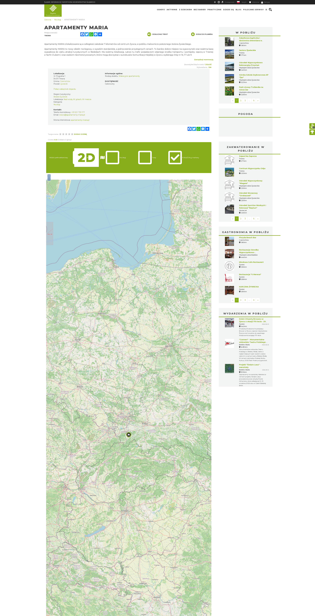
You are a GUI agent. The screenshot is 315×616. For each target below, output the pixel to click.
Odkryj (161, 10)
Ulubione (255, 2)
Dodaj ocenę (80, 134)
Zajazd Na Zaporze (248, 156)
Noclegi (57, 104)
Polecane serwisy (253, 10)
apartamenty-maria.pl (80, 120)
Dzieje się (228, 10)
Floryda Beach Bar (247, 237)
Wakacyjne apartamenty (129, 76)
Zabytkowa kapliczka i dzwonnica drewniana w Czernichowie (250, 40)
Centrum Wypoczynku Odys (252, 168)
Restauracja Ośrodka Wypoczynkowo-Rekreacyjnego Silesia (249, 252)
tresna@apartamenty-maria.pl (72, 115)
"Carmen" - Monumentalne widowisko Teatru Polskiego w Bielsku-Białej (253, 342)
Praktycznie (214, 10)
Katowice (246, 127)
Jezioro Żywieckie (247, 50)
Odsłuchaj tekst (160, 34)
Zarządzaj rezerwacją (203, 59)
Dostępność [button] (229, 2)
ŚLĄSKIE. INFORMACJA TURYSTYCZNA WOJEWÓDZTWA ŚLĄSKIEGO (69, 2)
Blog (238, 10)
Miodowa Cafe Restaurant (251, 262)
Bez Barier (200, 10)
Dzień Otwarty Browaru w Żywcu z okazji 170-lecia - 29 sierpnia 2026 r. (252, 321)
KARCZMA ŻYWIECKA (249, 287)
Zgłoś (208, 64)
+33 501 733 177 (78, 112)
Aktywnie (172, 10)
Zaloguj (267, 2)
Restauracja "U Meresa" (250, 274)
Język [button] (244, 2)
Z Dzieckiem (185, 10)
